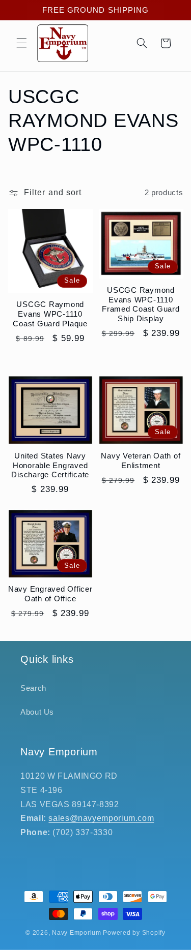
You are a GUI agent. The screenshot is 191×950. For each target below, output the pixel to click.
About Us (37, 712)
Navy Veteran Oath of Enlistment (140, 460)
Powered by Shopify (134, 933)
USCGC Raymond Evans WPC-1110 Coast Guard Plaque (50, 314)
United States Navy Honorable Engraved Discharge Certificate (50, 465)
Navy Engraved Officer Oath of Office (50, 594)
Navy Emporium (76, 933)
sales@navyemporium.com (101, 818)
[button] (21, 43)
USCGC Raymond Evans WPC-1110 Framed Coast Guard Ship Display (141, 304)
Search (33, 688)
